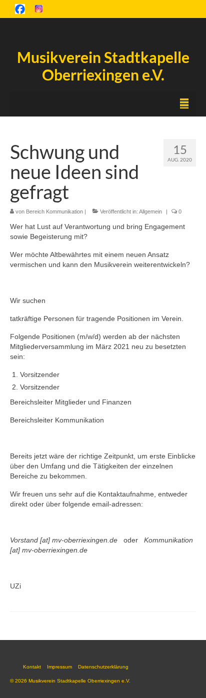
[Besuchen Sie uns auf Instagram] (39, 8)
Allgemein (150, 211)
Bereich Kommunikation (54, 211)
